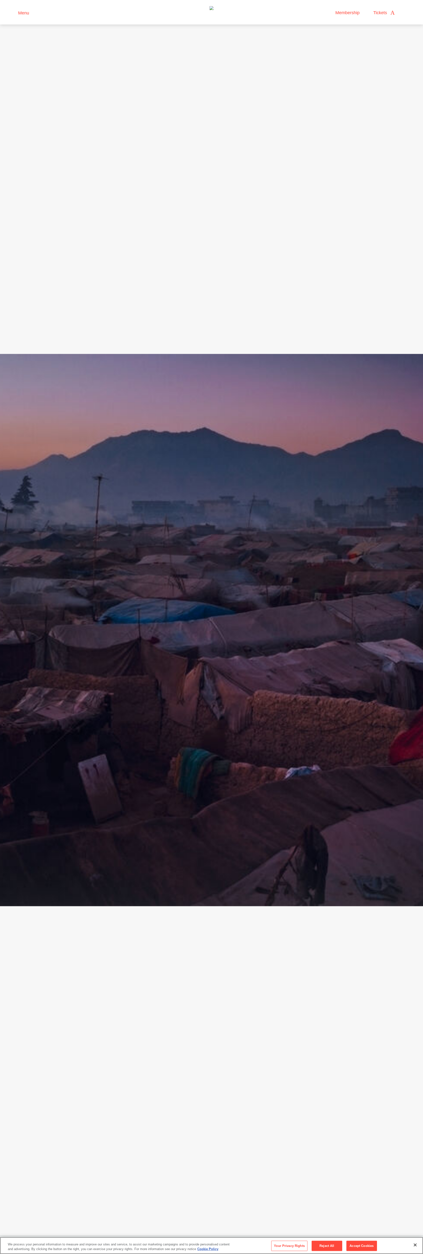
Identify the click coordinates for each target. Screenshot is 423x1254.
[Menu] (12, 12)
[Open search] (403, 13)
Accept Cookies (362, 1246)
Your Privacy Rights (289, 1246)
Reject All (326, 1246)
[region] (211, 1245)
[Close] (415, 1245)
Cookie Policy (207, 1249)
